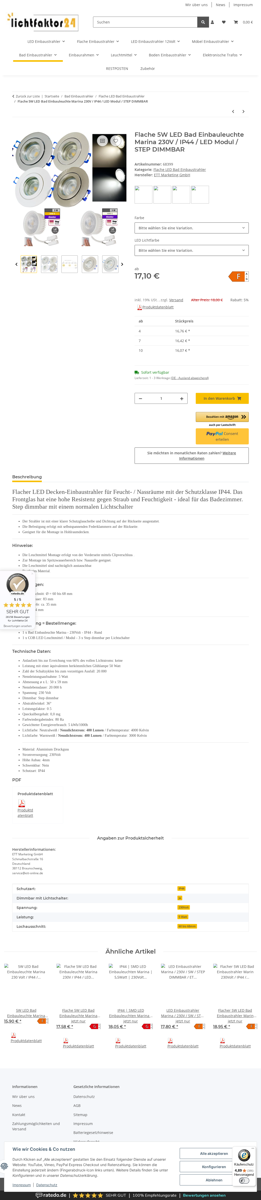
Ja (180, 898)
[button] (212, 22)
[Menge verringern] (140, 398)
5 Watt (183, 917)
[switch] (244, 1181)
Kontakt (18, 1114)
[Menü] (253, 1149)
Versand (176, 299)
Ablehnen (214, 1180)
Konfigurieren (214, 1167)
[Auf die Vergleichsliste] (102, 140)
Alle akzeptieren (214, 1153)
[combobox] (192, 227)
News (220, 4)
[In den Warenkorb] (16, 128)
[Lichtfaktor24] (42, 22)
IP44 (181, 888)
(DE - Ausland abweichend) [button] (190, 378)
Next (122, 264)
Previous (16, 264)
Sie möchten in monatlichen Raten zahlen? (191, 456)
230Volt (184, 907)
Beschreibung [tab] (27, 476)
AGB (77, 1105)
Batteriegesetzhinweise (93, 1132)
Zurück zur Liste (28, 96)
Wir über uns (196, 4)
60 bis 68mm (187, 926)
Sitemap (80, 1114)
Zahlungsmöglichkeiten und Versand (36, 1126)
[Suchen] (203, 22)
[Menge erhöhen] (181, 398)
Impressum (21, 1185)
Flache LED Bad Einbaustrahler (179, 169)
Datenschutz (46, 1185)
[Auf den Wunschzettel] (115, 140)
